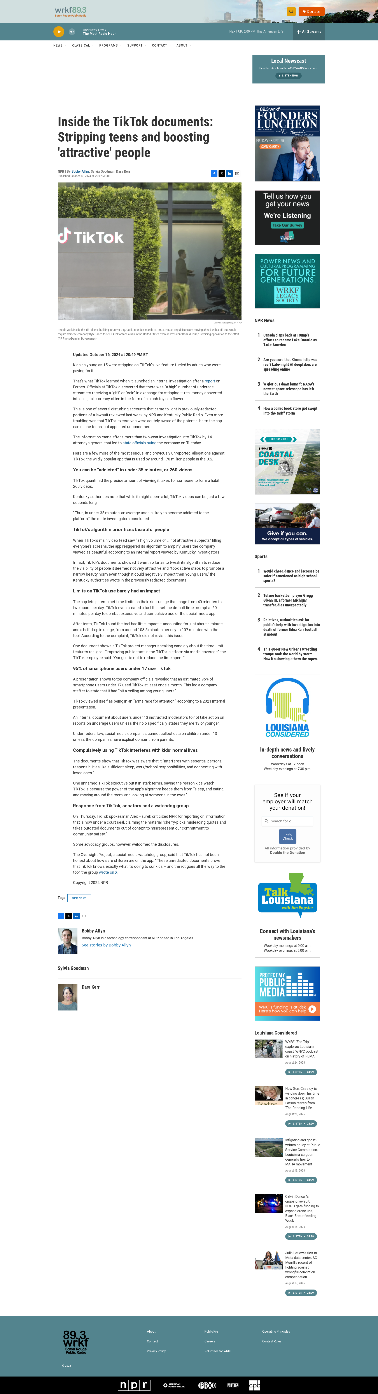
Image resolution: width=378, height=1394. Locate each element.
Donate (313, 11)
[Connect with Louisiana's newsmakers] (287, 896)
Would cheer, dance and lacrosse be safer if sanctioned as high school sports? (291, 576)
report (209, 381)
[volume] (72, 32)
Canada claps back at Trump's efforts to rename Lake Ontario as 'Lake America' (290, 340)
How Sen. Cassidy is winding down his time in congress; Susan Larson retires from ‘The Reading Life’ (302, 1098)
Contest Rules (272, 1341)
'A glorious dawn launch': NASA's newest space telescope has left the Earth (288, 389)
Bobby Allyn (80, 171)
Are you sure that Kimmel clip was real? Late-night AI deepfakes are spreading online (290, 364)
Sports (261, 556)
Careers (210, 1341)
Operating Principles (276, 1331)
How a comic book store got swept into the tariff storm (290, 410)
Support (135, 45)
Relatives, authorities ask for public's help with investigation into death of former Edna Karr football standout (291, 627)
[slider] (79, 31)
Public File (211, 1331)
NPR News (79, 898)
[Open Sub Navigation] (66, 45)
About (182, 45)
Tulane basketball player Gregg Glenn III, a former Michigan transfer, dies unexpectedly (288, 600)
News (58, 45)
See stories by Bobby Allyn (106, 945)
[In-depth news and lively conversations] (287, 707)
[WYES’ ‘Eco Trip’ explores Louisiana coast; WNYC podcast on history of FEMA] (269, 1049)
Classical (81, 45)
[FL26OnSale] (287, 144)
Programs (108, 45)
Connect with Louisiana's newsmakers (287, 934)
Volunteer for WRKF (218, 1351)
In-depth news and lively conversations (287, 752)
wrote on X (108, 872)
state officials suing (139, 443)
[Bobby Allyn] (67, 941)
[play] (58, 31)
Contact (159, 45)
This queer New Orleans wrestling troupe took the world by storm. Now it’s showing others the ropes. (290, 654)
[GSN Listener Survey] (287, 218)
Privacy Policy (156, 1351)
